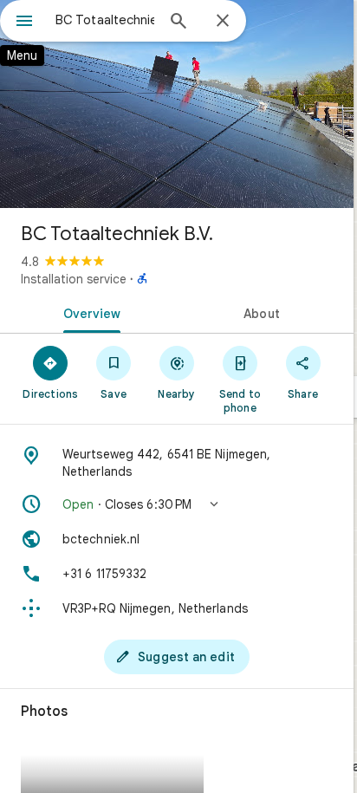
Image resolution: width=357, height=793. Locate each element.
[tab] (88, 312)
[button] (177, 504)
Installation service (74, 279)
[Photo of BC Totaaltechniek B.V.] (177, 104)
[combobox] (104, 20)
